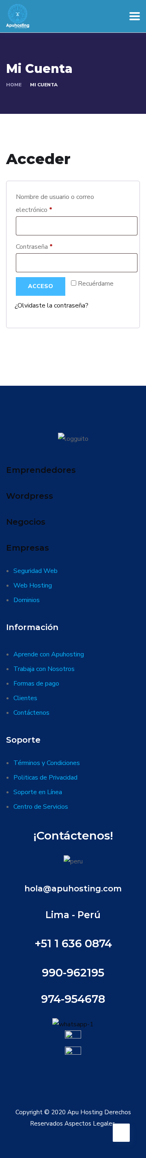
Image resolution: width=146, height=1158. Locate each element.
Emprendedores (41, 470)
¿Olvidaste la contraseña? (51, 305)
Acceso (40, 286)
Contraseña (50, 246)
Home (13, 84)
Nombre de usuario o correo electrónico (55, 203)
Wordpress (29, 496)
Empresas (27, 548)
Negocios (25, 522)
